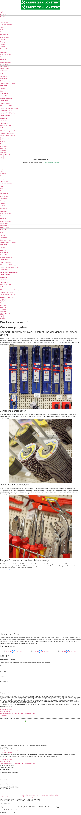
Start (1, 12)
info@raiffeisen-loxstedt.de (8, 781)
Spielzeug (3, 150)
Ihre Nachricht (4, 681)
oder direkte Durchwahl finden (9, 776)
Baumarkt (3, 14)
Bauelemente (4, 34)
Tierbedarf (3, 142)
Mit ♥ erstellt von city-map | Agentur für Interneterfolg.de (17, 797)
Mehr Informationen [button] (6, 709)
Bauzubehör (4, 49)
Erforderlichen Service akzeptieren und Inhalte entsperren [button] (17, 713)
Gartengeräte (4, 100)
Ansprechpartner (5, 154)
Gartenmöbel (4, 70)
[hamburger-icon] (1, 11)
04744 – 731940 (5, 774)
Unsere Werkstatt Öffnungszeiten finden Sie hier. (14, 792)
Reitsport (3, 140)
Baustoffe (3, 17)
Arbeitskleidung (4, 66)
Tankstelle (3, 152)
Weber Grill (3, 85)
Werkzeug (3, 59)
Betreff (2, 676)
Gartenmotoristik (5, 115)
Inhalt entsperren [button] (5, 711)
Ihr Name (2, 665)
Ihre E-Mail (3, 671)
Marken (2, 128)
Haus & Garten (4, 68)
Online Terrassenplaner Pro (51, 162)
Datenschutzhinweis (6, 693)
